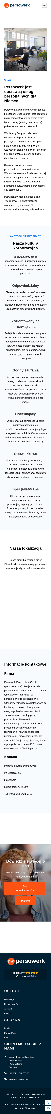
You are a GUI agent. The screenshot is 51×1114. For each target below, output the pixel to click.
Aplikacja (8, 1009)
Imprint (7, 1028)
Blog (6, 1038)
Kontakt (7, 1013)
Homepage (9, 999)
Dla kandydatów (11, 1004)
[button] (25, 974)
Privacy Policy (10, 1033)
